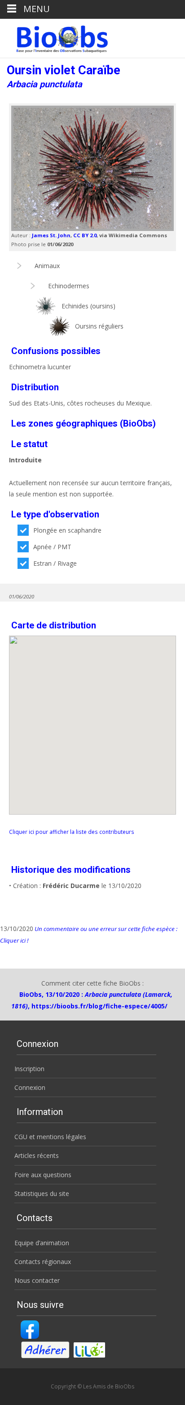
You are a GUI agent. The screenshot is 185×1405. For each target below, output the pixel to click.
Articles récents (36, 1155)
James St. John (51, 235)
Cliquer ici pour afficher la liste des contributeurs (71, 831)
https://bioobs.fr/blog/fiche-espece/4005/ (99, 1006)
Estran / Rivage (55, 563)
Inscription (29, 1068)
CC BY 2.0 (85, 235)
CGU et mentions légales (50, 1136)
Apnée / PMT (52, 546)
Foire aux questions (42, 1174)
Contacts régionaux (42, 1261)
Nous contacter (37, 1280)
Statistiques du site (41, 1193)
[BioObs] (54, 37)
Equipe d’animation (41, 1242)
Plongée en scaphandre (67, 530)
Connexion (29, 1087)
